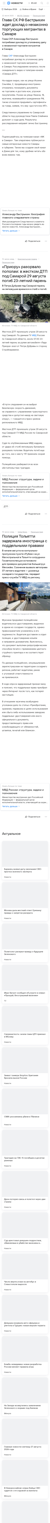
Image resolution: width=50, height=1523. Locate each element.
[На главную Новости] (16, 3)
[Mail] (8, 3)
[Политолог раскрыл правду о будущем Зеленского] (25, 943)
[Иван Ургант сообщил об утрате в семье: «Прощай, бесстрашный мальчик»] (25, 984)
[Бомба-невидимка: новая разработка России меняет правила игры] (25, 1355)
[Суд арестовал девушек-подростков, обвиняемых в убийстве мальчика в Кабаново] (25, 1231)
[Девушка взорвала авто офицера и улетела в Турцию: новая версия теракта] (25, 1314)
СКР (10, 55)
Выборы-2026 (10, 9)
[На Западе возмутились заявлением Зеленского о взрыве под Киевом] (25, 1396)
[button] (25, 308)
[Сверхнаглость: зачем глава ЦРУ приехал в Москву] (25, 1025)
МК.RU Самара (23, 16)
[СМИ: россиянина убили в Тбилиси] (25, 1108)
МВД (34, 335)
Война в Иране (29, 9)
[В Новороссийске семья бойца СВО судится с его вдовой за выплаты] (25, 1479)
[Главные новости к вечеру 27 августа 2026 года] (25, 1438)
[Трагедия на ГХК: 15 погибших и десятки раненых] (25, 1149)
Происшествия (39, 16)
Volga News (22, 532)
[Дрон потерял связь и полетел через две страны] (25, 1190)
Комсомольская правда (27, 259)
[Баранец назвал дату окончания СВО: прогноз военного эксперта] (25, 860)
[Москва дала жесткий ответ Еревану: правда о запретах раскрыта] (25, 901)
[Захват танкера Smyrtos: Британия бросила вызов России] (25, 1066)
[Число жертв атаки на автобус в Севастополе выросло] (25, 1273)
